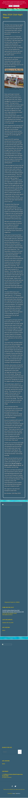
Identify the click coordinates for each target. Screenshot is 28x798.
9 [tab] (17, 87)
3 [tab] (8, 87)
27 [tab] (12, 89)
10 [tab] (19, 87)
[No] (26, 4)
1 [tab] (5, 87)
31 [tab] (18, 89)
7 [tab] (14, 87)
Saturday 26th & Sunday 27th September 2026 (13, 611)
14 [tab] (7, 88)
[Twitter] (15, 786)
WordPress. (18, 793)
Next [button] (22, 80)
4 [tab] (10, 87)
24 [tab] (22, 88)
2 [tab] (7, 87)
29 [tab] (15, 89)
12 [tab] (22, 87)
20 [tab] (16, 88)
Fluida (13, 793)
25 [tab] (9, 89)
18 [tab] (13, 88)
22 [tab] (19, 88)
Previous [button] (6, 80)
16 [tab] (10, 88)
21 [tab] (17, 88)
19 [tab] (14, 88)
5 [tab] (11, 87)
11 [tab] (20, 87)
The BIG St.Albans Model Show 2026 (11, 610)
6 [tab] (13, 87)
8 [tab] (16, 87)
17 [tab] (11, 88)
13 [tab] (5, 88)
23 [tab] (20, 88)
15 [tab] (8, 88)
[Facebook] (12, 786)
